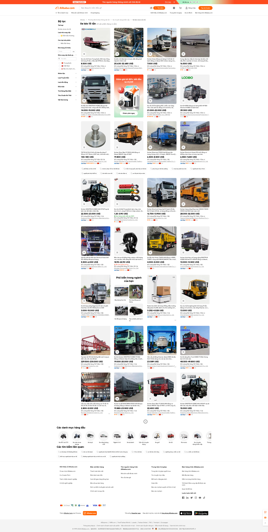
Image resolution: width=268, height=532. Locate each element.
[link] (265, 512)
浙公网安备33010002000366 (168, 529)
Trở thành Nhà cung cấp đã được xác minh (194, 484)
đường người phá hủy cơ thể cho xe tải (94, 456)
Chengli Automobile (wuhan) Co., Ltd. (93, 68)
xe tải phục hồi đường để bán (68, 452)
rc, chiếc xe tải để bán (192, 452)
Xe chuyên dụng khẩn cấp (121, 20)
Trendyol (156, 522)
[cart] (180, 8)
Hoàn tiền (154, 483)
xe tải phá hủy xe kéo (139, 173)
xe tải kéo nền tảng (153, 452)
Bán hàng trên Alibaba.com (190, 471)
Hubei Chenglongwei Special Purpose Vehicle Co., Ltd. (128, 68)
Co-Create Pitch (65, 475)
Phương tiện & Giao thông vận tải (99, 20)
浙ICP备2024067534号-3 (187, 529)
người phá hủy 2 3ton (199, 169)
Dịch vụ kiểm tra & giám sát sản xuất (101, 487)
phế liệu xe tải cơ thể (90, 169)
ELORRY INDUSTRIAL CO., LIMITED (158, 114)
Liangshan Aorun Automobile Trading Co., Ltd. (162, 161)
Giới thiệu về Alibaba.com (68, 467)
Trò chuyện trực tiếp (158, 475)
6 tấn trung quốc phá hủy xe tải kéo (136, 169)
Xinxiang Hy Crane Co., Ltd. (89, 366)
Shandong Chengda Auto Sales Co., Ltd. (94, 266)
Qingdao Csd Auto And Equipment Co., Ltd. (194, 161)
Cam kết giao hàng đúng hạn (99, 479)
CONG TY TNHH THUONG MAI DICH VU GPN (95, 114)
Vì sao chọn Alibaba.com (67, 471)
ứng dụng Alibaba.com (169, 513)
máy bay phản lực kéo (180, 169)
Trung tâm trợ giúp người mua (161, 471)
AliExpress (104, 522)
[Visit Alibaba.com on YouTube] (200, 497)
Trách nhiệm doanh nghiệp (68, 479)
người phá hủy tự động (118, 456)
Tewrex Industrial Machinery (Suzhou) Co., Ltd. (195, 218)
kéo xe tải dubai (88, 452)
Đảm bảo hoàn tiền (96, 475)
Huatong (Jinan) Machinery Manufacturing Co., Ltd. (95, 218)
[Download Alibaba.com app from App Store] (186, 513)
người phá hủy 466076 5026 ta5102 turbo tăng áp (113, 452)
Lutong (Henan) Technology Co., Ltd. (192, 266)
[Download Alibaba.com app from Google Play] (201, 513)
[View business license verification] (153, 529)
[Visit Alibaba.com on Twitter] (191, 497)
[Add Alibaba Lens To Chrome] (90, 513)
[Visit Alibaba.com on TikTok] (204, 497)
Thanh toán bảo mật (96, 471)
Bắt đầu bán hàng (187, 475)
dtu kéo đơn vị (122, 173)
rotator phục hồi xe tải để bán (111, 169)
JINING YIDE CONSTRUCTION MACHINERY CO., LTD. (95, 315)
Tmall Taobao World (123, 522)
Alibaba (82, 20)
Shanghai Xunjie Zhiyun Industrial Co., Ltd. (160, 315)
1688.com (112, 522)
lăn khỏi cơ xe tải (107, 173)
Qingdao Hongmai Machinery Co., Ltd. (126, 268)
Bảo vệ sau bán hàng (97, 483)
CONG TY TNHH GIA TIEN (188, 68)
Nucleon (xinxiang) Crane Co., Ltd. (92, 412)
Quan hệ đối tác (187, 489)
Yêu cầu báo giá (126, 477)
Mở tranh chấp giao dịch (159, 479)
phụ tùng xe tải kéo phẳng (160, 169)
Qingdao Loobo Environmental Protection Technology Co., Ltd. (195, 114)
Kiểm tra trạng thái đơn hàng (191, 479)
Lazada (134, 522)
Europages (164, 522)
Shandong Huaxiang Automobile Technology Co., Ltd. (162, 68)
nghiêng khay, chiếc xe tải (172, 452)
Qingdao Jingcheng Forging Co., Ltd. (126, 220)
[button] (151, 8)
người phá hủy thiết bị (90, 173)
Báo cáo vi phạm (156, 491)
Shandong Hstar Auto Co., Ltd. (157, 218)
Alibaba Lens (68, 513)
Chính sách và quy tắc (97, 491)
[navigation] (67, 221)
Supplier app (136, 513)
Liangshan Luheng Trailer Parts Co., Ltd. (94, 161)
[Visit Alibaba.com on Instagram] (196, 497)
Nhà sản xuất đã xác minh (129, 473)
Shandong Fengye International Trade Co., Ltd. (162, 266)
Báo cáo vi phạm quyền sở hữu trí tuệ (163, 487)
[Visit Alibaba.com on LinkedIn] (187, 497)
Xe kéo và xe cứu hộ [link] (139, 20)
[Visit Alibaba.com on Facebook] (183, 497)
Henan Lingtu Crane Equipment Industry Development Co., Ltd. (162, 366)
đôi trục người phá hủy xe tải (68, 456)
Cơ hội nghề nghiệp (66, 483)
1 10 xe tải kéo (138, 452)
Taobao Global (142, 522)
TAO (150, 522)
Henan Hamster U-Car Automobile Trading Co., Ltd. (128, 161)
